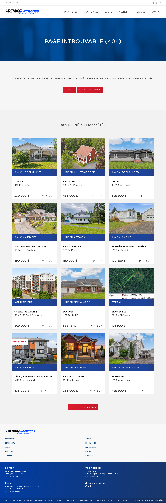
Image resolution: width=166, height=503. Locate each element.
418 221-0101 (94, 476)
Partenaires (90, 447)
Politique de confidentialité (97, 500)
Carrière (8, 455)
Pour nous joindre (89, 90)
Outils (88, 439)
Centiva (159, 500)
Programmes (90, 443)
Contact (157, 12)
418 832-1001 (14, 476)
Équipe (108, 12)
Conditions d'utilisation (118, 500)
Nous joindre (14, 3)
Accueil (70, 90)
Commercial (91, 12)
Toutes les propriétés (83, 407)
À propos (9, 451)
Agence (123, 12)
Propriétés (70, 12)
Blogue (141, 12)
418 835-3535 (14, 491)
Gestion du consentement (138, 500)
